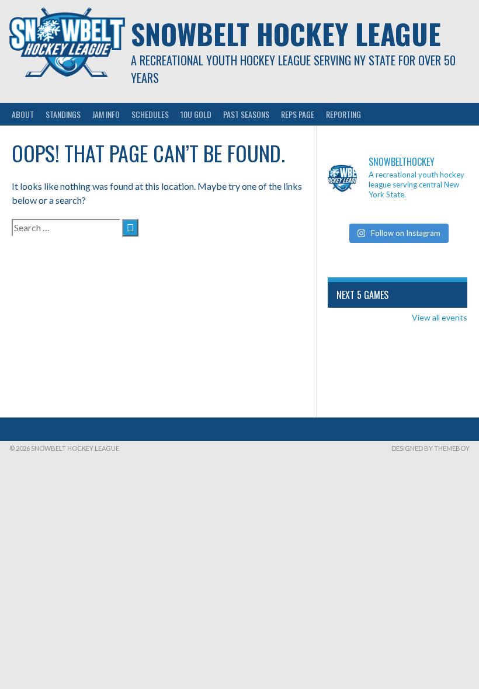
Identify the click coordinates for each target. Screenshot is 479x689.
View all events (439, 317)
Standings (63, 114)
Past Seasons (246, 114)
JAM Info (106, 114)
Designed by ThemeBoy (430, 448)
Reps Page (297, 114)
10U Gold (196, 114)
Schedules (150, 114)
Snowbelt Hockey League (286, 33)
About (23, 114)
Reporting (343, 114)
